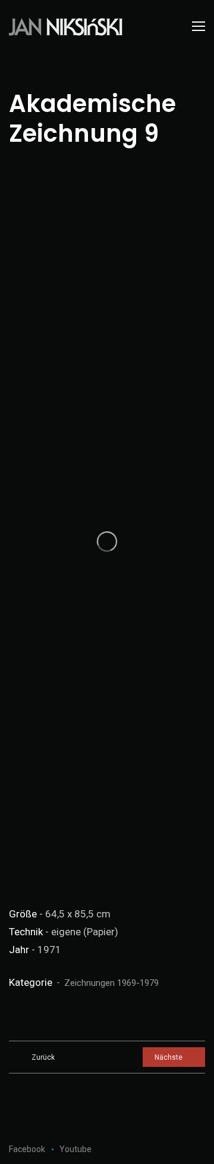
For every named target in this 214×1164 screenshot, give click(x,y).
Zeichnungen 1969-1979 (111, 983)
